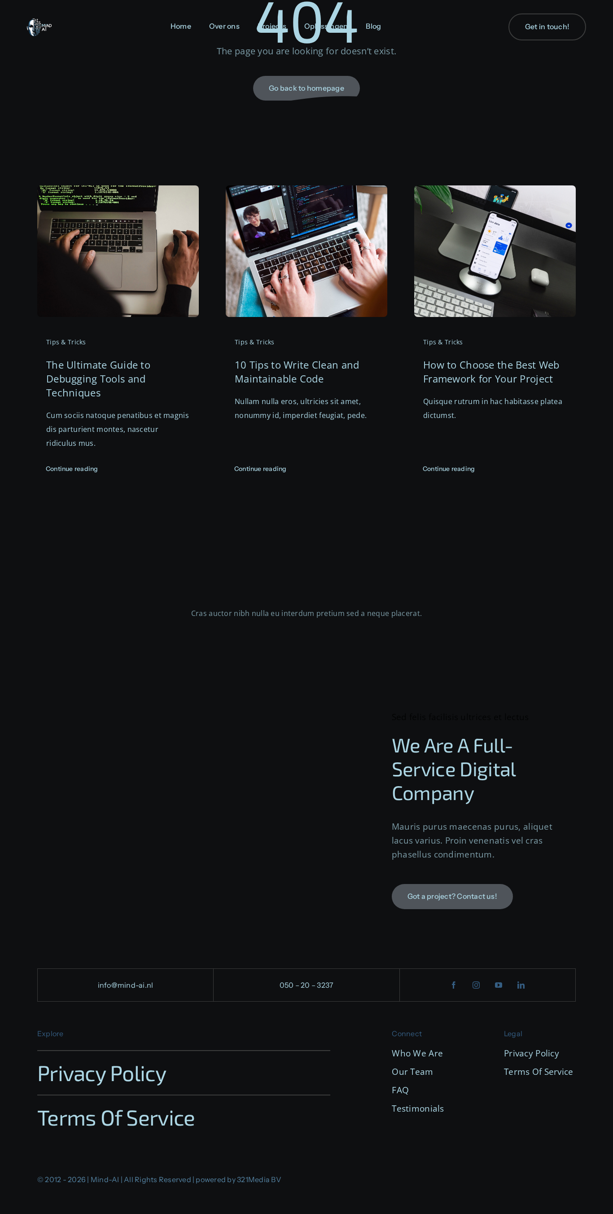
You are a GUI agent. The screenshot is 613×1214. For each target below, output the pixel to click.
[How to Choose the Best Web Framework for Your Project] (495, 192)
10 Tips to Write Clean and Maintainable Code (297, 371)
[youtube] (499, 985)
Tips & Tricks (66, 342)
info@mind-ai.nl (125, 985)
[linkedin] (521, 985)
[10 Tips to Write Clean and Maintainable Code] (306, 192)
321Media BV (259, 1179)
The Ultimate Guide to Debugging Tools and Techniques (98, 378)
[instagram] (477, 985)
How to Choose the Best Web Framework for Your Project (491, 371)
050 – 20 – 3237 (307, 985)
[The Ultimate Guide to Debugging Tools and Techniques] (118, 192)
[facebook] (454, 985)
